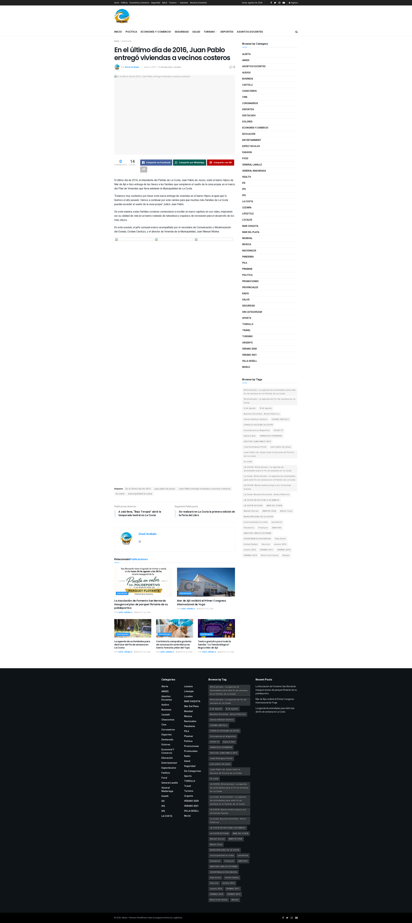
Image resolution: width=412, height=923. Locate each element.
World (246, 367)
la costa (120, 493)
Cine (244, 97)
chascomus (249, 91)
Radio (245, 293)
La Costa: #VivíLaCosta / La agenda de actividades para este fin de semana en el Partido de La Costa (269, 478)
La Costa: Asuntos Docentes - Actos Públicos (266, 494)
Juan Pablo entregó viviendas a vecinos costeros (204, 488)
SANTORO (276, 527)
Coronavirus (250, 103)
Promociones (250, 281)
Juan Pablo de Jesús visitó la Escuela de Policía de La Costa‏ (269, 454)
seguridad (248, 305)
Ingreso (294, 2)
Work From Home (269, 555)
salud (246, 299)
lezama (246, 207)
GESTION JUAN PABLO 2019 (257, 441)
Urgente (247, 342)
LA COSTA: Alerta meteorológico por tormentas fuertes (267, 487)
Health (246, 177)
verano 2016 (250, 549)
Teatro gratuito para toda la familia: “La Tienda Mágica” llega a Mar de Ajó (214, 644)
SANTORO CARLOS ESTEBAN (257, 533)
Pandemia (248, 256)
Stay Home (280, 538)
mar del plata (250, 232)
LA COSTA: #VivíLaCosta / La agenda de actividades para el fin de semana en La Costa (267, 469)
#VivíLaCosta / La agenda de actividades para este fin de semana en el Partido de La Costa (270, 392)
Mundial (247, 238)
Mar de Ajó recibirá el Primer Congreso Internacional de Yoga (201, 602)
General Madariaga (254, 171)
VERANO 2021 (249, 355)
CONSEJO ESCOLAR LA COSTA (258, 424)
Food (245, 158)
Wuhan (286, 555)
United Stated (251, 544)
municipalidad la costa (140, 493)
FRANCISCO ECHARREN (271, 436)
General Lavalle (252, 164)
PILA (244, 263)
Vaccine (266, 544)
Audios (246, 72)
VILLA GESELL (249, 361)
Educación (248, 134)
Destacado (126, 41)
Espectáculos (251, 146)
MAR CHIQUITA (250, 226)
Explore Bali (250, 436)
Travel (246, 330)
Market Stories (251, 511)
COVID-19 (278, 430)
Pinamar (247, 269)
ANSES (245, 60)
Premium (263, 527)
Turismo (172, 2)
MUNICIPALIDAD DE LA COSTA (258, 516)
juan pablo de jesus (164, 488)
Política (124, 2)
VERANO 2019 (250, 555)
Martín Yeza (286, 511)
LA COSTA (247, 201)
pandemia (277, 522)
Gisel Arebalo (132, 67)
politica (247, 275)
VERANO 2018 (283, 549)
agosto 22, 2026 (143, 612)
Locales (177, 67)
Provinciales (250, 287)
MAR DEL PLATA (274, 505)
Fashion (247, 152)
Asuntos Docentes (198, 2)
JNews (124, 917)
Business (247, 78)
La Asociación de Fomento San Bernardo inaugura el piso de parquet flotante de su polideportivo (141, 604)
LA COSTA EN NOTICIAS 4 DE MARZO (261, 500)
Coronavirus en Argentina (257, 430)
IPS (244, 189)
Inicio (116, 2)
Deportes (184, 2)
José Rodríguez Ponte (255, 447)
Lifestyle (248, 213)
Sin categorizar (252, 312)
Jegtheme (177, 917)
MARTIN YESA (269, 511)
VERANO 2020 (249, 349)
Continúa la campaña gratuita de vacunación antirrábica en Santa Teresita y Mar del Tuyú (173, 644)
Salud (164, 2)
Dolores (247, 121)
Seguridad (155, 2)
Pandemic (249, 527)
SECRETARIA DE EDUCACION (257, 538)
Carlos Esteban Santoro (255, 419)
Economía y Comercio (139, 2)
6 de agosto (250, 408)
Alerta (246, 54)
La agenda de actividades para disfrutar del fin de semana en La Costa (132, 644)
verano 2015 (280, 544)
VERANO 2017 (266, 549)
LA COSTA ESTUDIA (253, 505)
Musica (246, 244)
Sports (246, 318)
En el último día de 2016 (138, 488)
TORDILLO (247, 324)
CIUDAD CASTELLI (280, 419)
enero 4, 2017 (150, 67)
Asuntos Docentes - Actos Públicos (261, 414)
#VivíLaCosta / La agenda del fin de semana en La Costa (269, 401)
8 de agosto (266, 408)
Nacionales (249, 250)
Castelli (247, 85)
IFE (243, 183)
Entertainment (251, 140)
